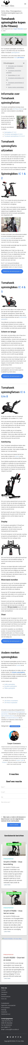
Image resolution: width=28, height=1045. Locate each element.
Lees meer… (7, 885)
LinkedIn (18, 760)
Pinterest (15, 1037)
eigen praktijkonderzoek (7, 716)
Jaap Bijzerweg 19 (7, 1021)
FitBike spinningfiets (9, 688)
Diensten (4, 994)
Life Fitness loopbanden (10, 702)
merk (19, 57)
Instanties (4, 1012)
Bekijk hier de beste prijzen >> (12, 271)
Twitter (22, 760)
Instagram (4, 762)
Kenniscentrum (5, 996)
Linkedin (20, 1037)
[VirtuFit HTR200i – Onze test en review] (14, 898)
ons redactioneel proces (12, 717)
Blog (7, 11)
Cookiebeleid (5, 1003)
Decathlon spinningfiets (10, 686)
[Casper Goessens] (14, 735)
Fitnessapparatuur (15, 11)
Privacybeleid (5, 1007)
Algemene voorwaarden (8, 1005)
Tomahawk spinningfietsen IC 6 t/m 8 (14, 136)
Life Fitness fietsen (18, 109)
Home (3, 11)
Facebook (18, 1037)
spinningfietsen (15, 52)
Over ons (4, 999)
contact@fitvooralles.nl (12, 1029)
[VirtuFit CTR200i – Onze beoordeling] (14, 849)
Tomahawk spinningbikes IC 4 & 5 (13, 134)
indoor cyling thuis (6, 238)
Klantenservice (5, 1014)
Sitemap (3, 1010)
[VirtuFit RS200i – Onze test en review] (14, 945)
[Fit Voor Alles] (8, 4)
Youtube (7, 1037)
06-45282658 (8, 1025)
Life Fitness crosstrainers (11, 700)
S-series (18, 665)
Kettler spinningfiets (9, 684)
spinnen (17, 456)
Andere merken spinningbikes (16, 87)
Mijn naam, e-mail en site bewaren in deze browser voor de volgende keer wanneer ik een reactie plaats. (13, 819)
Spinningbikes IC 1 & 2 (14, 75)
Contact (3, 990)
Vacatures (4, 992)
